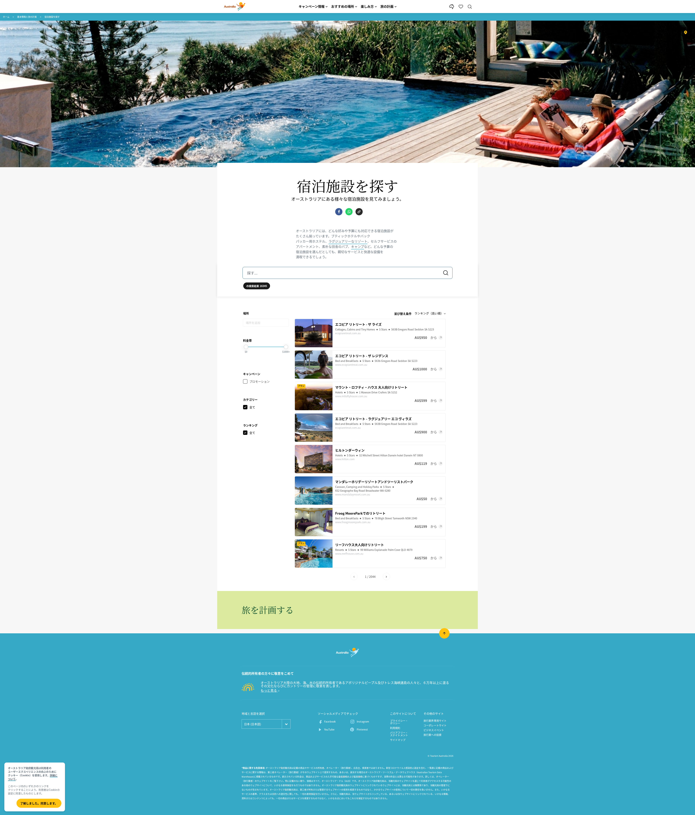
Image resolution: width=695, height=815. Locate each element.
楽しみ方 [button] (367, 6)
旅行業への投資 (432, 734)
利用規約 (395, 728)
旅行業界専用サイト (435, 720)
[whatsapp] (349, 211)
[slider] (246, 347)
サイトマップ (397, 739)
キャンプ (357, 246)
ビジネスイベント (434, 730)
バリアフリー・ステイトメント (399, 733)
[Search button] (445, 272)
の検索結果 (256, 286)
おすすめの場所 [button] (342, 6)
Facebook (330, 721)
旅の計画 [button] (386, 6)
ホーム (6, 16)
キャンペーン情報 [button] (312, 6)
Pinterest (362, 729)
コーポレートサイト (435, 725)
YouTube (329, 729)
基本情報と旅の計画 (27, 16)
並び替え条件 (403, 313)
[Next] (386, 576)
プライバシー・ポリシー (399, 721)
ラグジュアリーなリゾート (347, 241)
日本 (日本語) (252, 724)
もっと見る (269, 690)
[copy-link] (359, 211)
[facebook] (338, 211)
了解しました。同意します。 (39, 803)
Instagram (363, 721)
